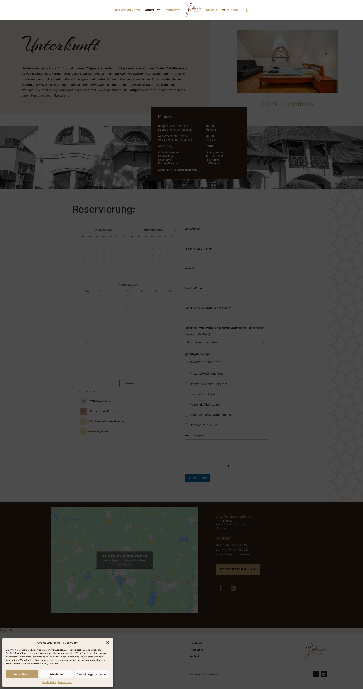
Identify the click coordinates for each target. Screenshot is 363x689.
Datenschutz (65, 682)
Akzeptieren (22, 674)
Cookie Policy (49, 682)
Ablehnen (56, 674)
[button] (108, 642)
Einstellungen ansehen (92, 674)
